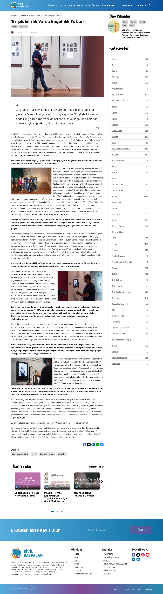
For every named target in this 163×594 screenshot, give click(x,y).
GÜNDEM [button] (52, 5)
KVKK (129, 589)
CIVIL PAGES (140, 5)
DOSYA (77, 560)
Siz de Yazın (147, 589)
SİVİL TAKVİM (108, 5)
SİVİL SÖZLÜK (109, 570)
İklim (124, 26)
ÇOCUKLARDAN (76, 5)
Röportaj (24, 15)
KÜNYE (107, 560)
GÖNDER (141, 529)
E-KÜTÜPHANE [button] (123, 5)
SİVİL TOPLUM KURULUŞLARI (115, 564)
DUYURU (77, 570)
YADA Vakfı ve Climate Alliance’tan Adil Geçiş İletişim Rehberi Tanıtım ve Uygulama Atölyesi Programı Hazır (136, 34)
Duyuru (133, 22)
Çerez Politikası (119, 589)
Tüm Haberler (94, 466)
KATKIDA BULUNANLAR (83, 574)
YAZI (76, 557)
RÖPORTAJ (78, 567)
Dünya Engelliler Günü (20, 454)
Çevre (125, 22)
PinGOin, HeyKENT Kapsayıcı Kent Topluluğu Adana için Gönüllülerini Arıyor (55, 496)
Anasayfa (14, 15)
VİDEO (76, 564)
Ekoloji (142, 22)
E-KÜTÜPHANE (110, 567)
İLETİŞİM (107, 574)
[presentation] (12, 481)
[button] (52, 511)
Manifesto (137, 589)
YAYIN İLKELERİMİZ (111, 557)
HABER (76, 554)
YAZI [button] (62, 5)
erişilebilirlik (61, 454)
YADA (132, 26)
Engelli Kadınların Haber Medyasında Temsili (27, 494)
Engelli (14, 26)
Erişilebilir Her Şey (47, 454)
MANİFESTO (108, 554)
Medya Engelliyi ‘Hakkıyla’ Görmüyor (85, 494)
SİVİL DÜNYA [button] (91, 5)
